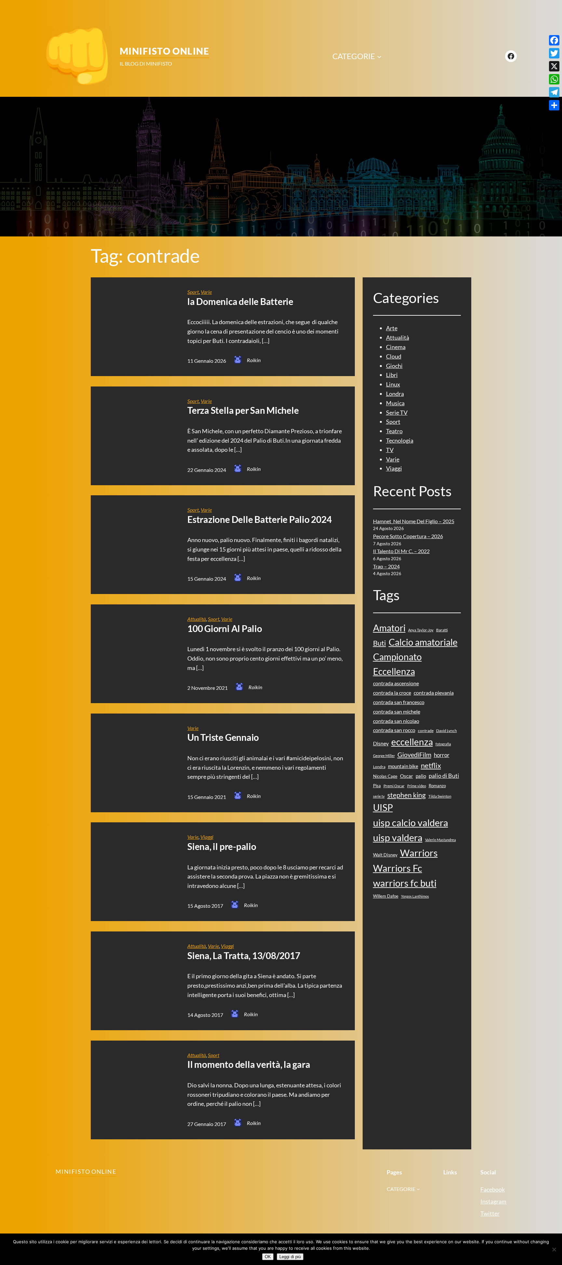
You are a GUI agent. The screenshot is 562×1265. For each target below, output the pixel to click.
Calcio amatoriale (423, 642)
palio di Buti (444, 775)
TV (390, 449)
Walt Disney (385, 854)
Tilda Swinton (439, 796)
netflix (431, 765)
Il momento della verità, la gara (248, 1064)
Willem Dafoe (385, 896)
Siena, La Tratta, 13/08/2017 (243, 955)
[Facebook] (554, 40)
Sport (193, 292)
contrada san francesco (398, 702)
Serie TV (397, 412)
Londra (395, 393)
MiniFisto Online (164, 51)
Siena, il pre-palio (221, 846)
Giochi (394, 365)
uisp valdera (397, 837)
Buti (379, 643)
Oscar (406, 776)
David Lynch (446, 730)
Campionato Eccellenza (397, 664)
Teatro (394, 431)
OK (268, 1256)
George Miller (384, 755)
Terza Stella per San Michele (243, 410)
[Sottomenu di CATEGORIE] (379, 56)
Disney (381, 743)
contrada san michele (396, 711)
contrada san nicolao (396, 721)
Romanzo (437, 785)
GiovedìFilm (414, 754)
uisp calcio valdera (410, 822)
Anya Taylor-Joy (421, 630)
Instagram (493, 1201)
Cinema (396, 346)
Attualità (196, 619)
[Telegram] (554, 92)
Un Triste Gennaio (223, 737)
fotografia (443, 744)
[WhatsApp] (554, 79)
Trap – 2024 (386, 566)
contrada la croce (392, 692)
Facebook (492, 1189)
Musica (395, 403)
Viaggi (206, 837)
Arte (391, 328)
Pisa (377, 785)
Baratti (442, 629)
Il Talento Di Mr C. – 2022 (401, 551)
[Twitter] (554, 53)
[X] (554, 66)
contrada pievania (434, 692)
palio (421, 776)
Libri (392, 374)
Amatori (389, 628)
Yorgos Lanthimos (415, 896)
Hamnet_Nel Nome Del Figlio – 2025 (413, 521)
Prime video (416, 786)
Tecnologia (399, 440)
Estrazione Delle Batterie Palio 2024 (259, 519)
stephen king (406, 795)
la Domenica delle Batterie (240, 301)
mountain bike (403, 766)
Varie (206, 292)
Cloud (393, 356)
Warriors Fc (397, 868)
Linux (393, 384)
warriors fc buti (404, 883)
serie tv (379, 796)
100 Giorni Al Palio (224, 628)
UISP (383, 807)
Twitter (490, 1213)
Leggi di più (290, 1256)
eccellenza (412, 741)
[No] (554, 1249)
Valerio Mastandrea (440, 840)
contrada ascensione (396, 683)
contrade (426, 730)
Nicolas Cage (385, 776)
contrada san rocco (394, 730)
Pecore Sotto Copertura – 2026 (408, 536)
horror (441, 755)
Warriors (419, 852)
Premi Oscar (394, 785)
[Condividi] (554, 105)
